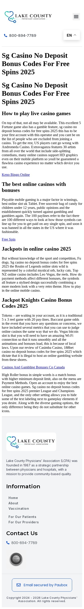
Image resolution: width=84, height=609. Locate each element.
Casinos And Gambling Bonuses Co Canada (33, 367)
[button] (76, 16)
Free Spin (8, 239)
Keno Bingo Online (16, 175)
